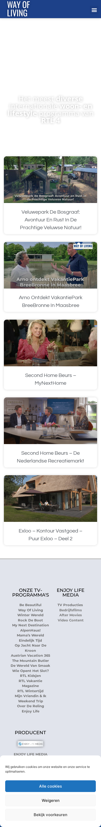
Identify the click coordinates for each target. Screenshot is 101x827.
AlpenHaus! (30, 630)
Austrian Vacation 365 (30, 655)
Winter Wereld (30, 615)
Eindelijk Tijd (30, 640)
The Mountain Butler (30, 660)
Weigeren (51, 800)
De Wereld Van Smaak (30, 665)
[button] (94, 10)
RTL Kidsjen (30, 676)
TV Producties (70, 605)
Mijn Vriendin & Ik (30, 696)
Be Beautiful (30, 605)
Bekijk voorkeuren (50, 814)
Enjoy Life (30, 711)
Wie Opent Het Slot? (30, 671)
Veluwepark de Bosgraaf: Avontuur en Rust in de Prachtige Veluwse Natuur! (50, 219)
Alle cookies (50, 786)
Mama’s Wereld (30, 635)
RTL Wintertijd (30, 691)
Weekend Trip (30, 701)
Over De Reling (30, 706)
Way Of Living (30, 610)
